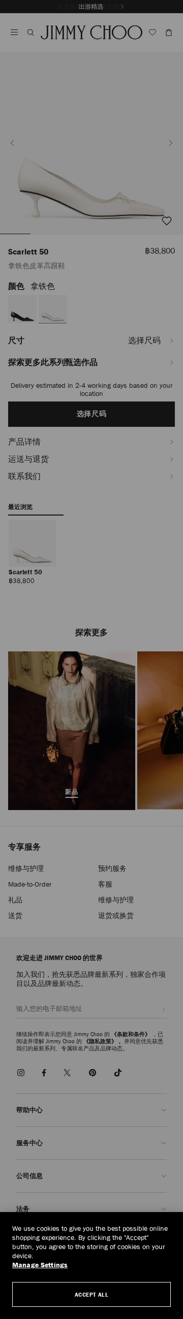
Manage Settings (40, 1265)
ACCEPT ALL (92, 1294)
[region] (91, 1265)
